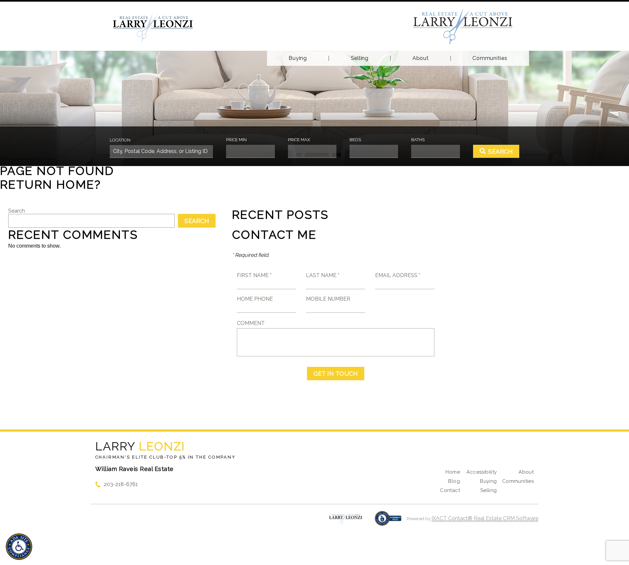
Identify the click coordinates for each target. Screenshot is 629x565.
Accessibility (482, 472)
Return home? (50, 184)
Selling (360, 58)
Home (453, 472)
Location (120, 140)
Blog (454, 481)
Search (16, 211)
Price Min (236, 139)
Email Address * (397, 275)
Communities (489, 58)
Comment (251, 323)
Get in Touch (336, 373)
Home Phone (255, 299)
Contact (450, 490)
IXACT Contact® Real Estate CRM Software (484, 518)
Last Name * (322, 275)
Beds (355, 139)
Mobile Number (328, 299)
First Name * (254, 275)
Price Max (299, 139)
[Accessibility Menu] (19, 547)
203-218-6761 (121, 484)
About (420, 58)
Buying (298, 58)
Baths (418, 139)
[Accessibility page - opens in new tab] (388, 521)
